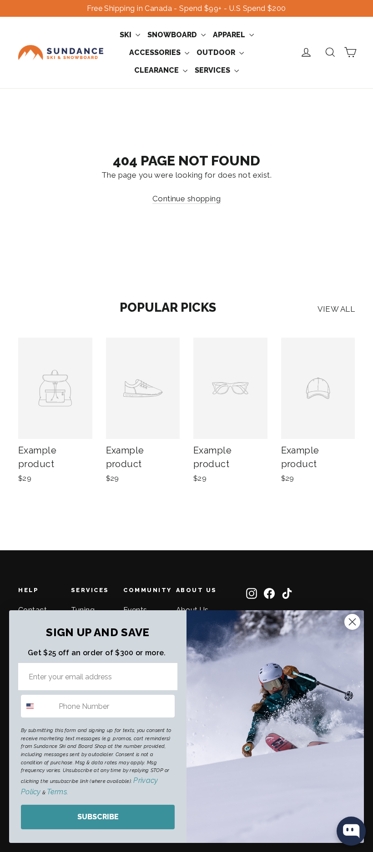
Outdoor (217, 52)
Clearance (157, 70)
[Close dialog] (352, 622)
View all (336, 309)
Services (213, 70)
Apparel (230, 34)
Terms (56, 791)
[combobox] (37, 706)
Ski (126, 34)
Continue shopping (186, 198)
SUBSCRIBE (98, 816)
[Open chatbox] (351, 831)
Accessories (155, 52)
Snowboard (173, 34)
